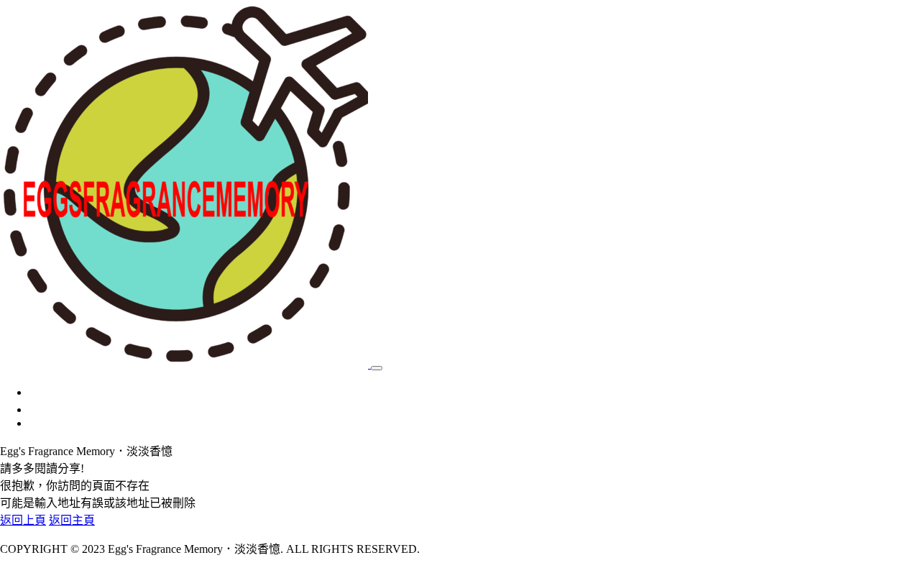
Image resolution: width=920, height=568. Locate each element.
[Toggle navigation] (376, 368)
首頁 (40, 392)
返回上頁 (23, 520)
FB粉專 (47, 409)
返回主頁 (72, 520)
